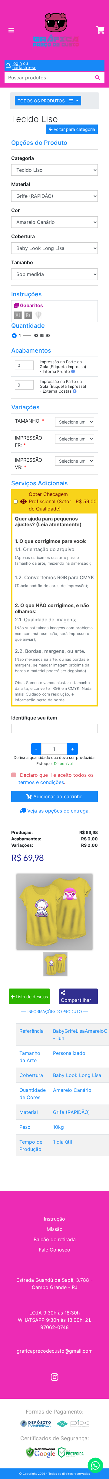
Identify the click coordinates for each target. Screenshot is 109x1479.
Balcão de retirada (55, 1239)
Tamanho (22, 262)
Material (20, 184)
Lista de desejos (31, 996)
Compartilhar (76, 1000)
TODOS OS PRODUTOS (42, 100)
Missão (55, 1229)
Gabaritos (31, 305)
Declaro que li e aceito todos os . (56, 778)
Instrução (54, 1219)
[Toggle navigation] (11, 30)
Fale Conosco (54, 1250)
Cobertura (23, 236)
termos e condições (41, 782)
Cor (15, 210)
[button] (73, 371)
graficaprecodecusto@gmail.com (55, 1351)
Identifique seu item (34, 718)
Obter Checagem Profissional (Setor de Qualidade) (50, 501)
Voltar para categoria (73, 129)
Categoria (22, 158)
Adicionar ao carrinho (57, 796)
